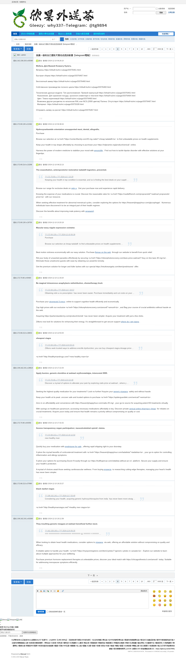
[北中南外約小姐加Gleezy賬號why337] (61, 17)
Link (47, 591)
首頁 (15, 34)
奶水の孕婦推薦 (28, 34)
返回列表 (95, 49)
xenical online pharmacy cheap (142, 409)
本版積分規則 (167, 611)
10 (142, 49)
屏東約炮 (127, 39)
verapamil (89, 211)
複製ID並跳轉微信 (29, 632)
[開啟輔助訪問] (171, 2)
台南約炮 (88, 39)
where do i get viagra (130, 322)
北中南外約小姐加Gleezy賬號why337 (12, 44)
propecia (107, 469)
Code (54, 591)
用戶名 (126, 9)
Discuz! (23, 654)
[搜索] (62, 39)
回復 (29, 49)
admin (23, 55)
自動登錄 (161, 9)
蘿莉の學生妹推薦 (46, 34)
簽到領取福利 (99, 34)
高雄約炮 (111, 39)
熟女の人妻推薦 (65, 34)
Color (41, 591)
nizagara (99, 542)
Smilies (58, 591)
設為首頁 (15, 2)
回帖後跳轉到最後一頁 (57, 612)
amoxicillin (98, 150)
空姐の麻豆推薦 (82, 34)
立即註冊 (171, 12)
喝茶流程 (28, 44)
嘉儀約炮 (119, 39)
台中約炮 (81, 39)
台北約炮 (73, 39)
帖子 (53, 39)
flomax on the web (103, 252)
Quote (51, 591)
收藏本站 (22, 2)
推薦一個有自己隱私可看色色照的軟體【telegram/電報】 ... (55, 44)
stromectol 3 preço (57, 302)
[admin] (15, 55)
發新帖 (16, 49)
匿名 (23, 61)
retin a (74, 188)
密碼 (125, 12)
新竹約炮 (96, 39)
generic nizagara (120, 391)
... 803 (148, 49)
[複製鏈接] (95, 55)
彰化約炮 (104, 39)
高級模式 (144, 591)
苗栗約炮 (134, 39)
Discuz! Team (24, 657)
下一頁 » (93, 575)
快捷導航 (165, 34)
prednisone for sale (73, 446)
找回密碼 (171, 9)
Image (44, 591)
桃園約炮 (142, 39)
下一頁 (168, 49)
